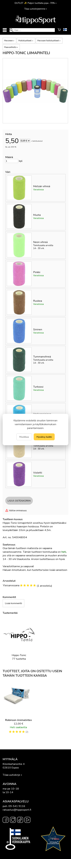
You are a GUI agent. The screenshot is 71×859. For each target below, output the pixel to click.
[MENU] (5, 30)
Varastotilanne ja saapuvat (18, 566)
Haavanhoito (11, 47)
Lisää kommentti (13, 603)
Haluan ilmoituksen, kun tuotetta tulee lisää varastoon (35, 570)
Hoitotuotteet (25, 40)
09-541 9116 (16, 806)
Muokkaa (24, 436)
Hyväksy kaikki (44, 436)
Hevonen (9, 40)
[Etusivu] (35, 23)
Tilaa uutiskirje (11, 775)
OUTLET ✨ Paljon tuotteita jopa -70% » (35, 3)
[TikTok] (20, 820)
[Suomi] (65, 30)
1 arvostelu (44, 586)
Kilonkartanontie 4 (14, 764)
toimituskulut (37, 141)
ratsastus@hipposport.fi (17, 810)
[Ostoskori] (59, 30)
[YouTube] (27, 820)
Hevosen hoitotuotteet (48, 40)
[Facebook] (6, 820)
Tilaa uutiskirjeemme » (35, 8)
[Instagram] (13, 820)
